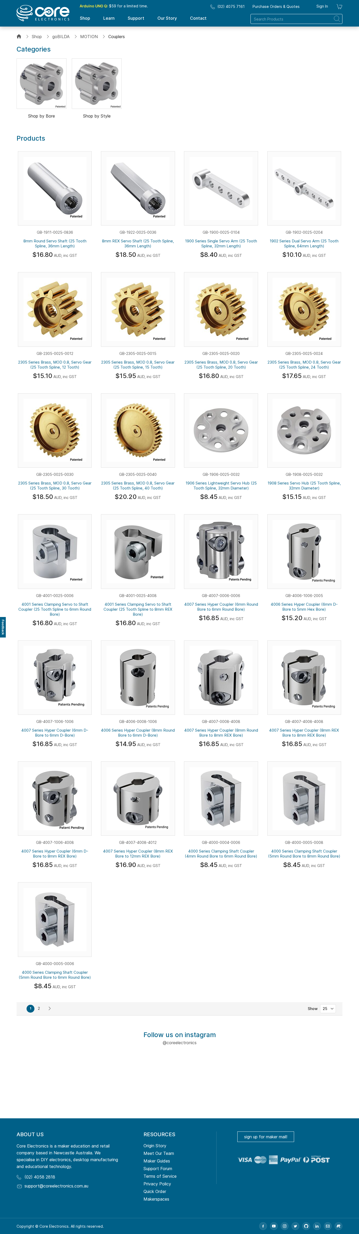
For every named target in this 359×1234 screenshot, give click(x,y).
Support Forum (157, 1168)
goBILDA (61, 36)
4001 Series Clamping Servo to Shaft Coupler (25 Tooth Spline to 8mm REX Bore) (138, 609)
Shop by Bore (41, 116)
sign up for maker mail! (265, 1136)
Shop (37, 36)
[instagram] (285, 1226)
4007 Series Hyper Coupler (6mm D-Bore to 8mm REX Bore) (54, 854)
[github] (306, 1226)
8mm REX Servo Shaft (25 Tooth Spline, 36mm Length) (138, 243)
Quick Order (154, 1191)
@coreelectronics (180, 1042)
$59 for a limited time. (114, 6)
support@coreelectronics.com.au (56, 1186)
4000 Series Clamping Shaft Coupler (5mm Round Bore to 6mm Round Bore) (55, 975)
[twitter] (295, 1226)
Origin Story (154, 1145)
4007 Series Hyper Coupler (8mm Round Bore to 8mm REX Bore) (221, 733)
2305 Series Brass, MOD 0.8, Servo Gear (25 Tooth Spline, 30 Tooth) (54, 486)
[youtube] (274, 1226)
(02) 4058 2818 (39, 1177)
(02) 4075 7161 (231, 6)
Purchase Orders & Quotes (276, 6)
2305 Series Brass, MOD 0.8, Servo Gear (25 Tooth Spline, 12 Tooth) (54, 365)
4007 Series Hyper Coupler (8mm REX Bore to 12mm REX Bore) (138, 854)
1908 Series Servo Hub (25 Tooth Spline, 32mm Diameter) (304, 486)
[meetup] (338, 1226)
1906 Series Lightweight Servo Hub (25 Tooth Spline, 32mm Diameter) (221, 486)
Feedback (3, 627)
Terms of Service (160, 1176)
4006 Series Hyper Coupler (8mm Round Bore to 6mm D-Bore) (138, 733)
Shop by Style (97, 116)
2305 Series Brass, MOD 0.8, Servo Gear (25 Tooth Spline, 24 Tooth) (304, 365)
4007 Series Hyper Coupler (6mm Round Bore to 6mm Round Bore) (221, 607)
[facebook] (263, 1226)
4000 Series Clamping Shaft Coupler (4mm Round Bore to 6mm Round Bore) (221, 854)
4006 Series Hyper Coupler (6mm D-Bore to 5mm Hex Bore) (304, 607)
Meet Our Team (158, 1153)
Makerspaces (156, 1199)
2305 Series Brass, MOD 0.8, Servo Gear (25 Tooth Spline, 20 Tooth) (221, 365)
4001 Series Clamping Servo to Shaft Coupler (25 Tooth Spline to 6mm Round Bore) (54, 609)
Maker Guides (156, 1161)
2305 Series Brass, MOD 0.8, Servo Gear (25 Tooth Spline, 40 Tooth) (138, 486)
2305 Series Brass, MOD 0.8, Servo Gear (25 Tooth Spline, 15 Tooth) (138, 365)
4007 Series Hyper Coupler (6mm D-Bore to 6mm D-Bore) (54, 733)
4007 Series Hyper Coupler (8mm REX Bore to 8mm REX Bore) (304, 733)
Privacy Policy (157, 1183)
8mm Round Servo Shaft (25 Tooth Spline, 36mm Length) (54, 243)
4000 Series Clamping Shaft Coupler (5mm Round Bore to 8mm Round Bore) (304, 854)
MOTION (89, 36)
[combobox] (296, 19)
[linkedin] (317, 1226)
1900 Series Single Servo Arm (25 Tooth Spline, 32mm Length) (221, 243)
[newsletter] (328, 1226)
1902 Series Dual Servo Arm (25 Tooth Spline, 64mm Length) (304, 243)
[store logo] (43, 13)
